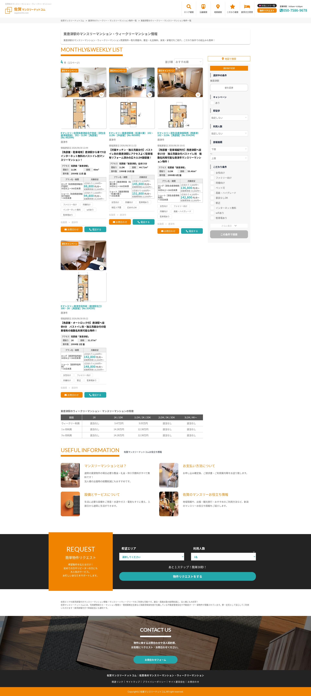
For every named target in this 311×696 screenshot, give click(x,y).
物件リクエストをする (187, 576)
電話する (96, 229)
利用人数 (199, 548)
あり (217, 102)
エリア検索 (189, 12)
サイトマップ (133, 682)
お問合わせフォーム (155, 659)
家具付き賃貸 (247, 12)
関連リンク (117, 682)
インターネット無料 (226, 207)
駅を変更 (229, 87)
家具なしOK (222, 197)
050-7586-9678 (295, 10)
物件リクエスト (267, 10)
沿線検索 (203, 12)
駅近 (218, 202)
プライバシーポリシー (154, 682)
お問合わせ (73, 229)
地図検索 (218, 12)
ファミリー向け (224, 177)
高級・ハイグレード (226, 192)
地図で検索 (230, 58)
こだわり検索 (232, 12)
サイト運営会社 (177, 682)
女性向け (220, 172)
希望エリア (128, 548)
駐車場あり (221, 217)
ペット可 (220, 187)
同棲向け (220, 182)
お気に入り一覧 (268, 5)
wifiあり (220, 212)
